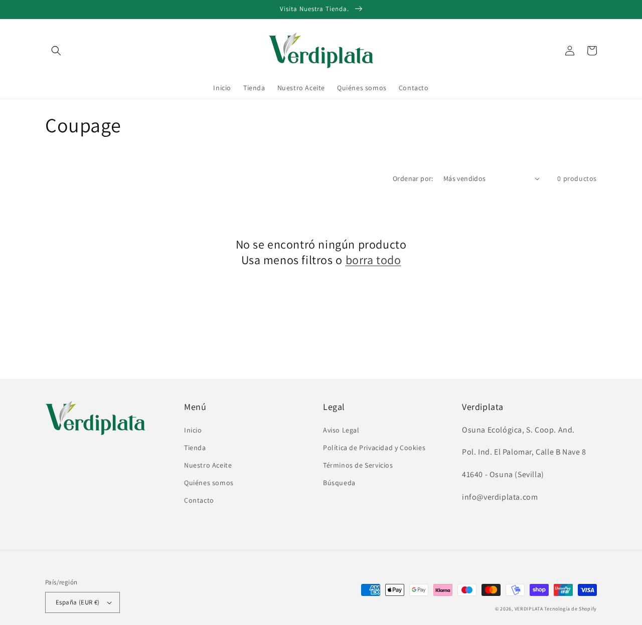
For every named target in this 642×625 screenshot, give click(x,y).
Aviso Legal (341, 430)
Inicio (193, 430)
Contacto (199, 500)
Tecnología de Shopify (570, 608)
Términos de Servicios (358, 465)
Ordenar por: (413, 178)
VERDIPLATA (529, 608)
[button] (56, 51)
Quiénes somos (209, 482)
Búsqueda (339, 482)
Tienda (195, 447)
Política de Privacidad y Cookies (374, 447)
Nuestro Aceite (208, 465)
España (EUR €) (78, 602)
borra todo (373, 260)
